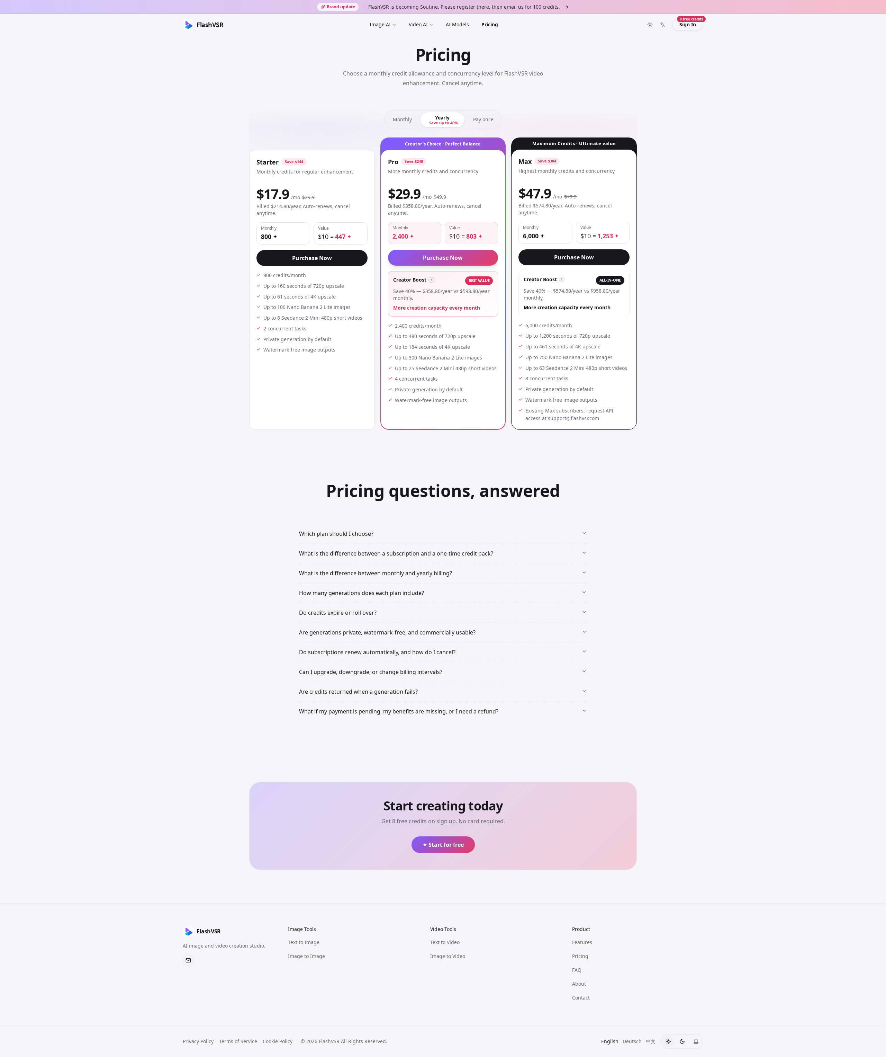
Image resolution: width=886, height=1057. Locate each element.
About (579, 983)
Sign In (691, 23)
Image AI (380, 24)
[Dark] (682, 1041)
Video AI (418, 24)
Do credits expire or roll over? (338, 612)
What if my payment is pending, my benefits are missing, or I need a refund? (398, 711)
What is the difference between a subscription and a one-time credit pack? (396, 553)
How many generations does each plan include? (361, 593)
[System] (696, 1041)
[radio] (442, 119)
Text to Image (303, 942)
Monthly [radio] (402, 119)
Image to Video (447, 956)
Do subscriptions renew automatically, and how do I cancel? (377, 652)
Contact (581, 997)
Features (582, 942)
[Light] (668, 1041)
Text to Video (445, 942)
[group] (443, 119)
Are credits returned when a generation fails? (358, 691)
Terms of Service (238, 1041)
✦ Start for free (443, 845)
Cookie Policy (277, 1041)
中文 (651, 1041)
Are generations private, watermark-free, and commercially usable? (387, 632)
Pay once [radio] (483, 119)
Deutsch (632, 1041)
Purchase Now (312, 258)
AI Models (457, 24)
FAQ (576, 970)
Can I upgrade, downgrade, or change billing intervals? (370, 672)
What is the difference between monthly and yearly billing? (375, 573)
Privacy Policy (198, 1041)
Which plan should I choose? (336, 534)
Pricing (489, 24)
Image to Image (306, 956)
